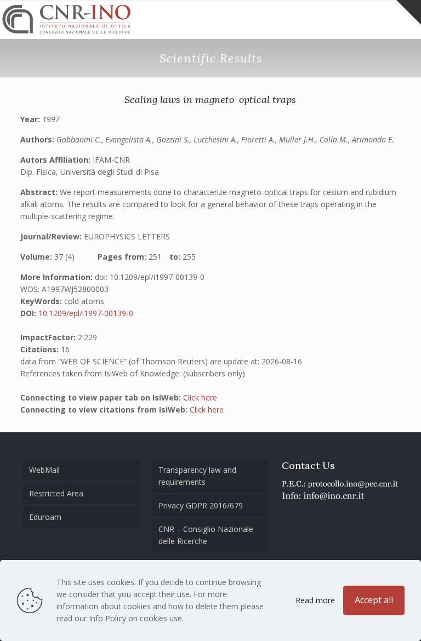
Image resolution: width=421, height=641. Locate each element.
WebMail (44, 470)
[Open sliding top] (408, 12)
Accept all (374, 600)
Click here (200, 397)
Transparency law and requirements (197, 476)
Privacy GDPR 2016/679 (200, 505)
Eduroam (45, 517)
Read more (315, 600)
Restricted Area (56, 493)
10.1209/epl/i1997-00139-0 (85, 313)
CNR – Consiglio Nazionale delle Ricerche (205, 535)
